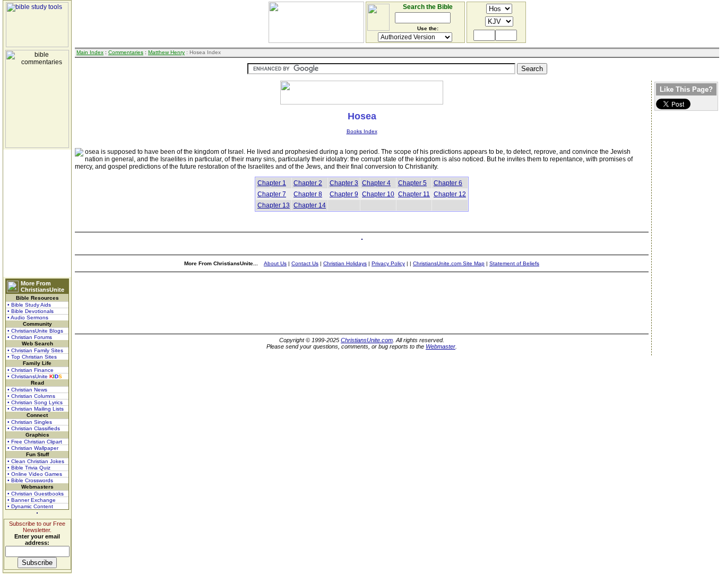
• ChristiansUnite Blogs (35, 331)
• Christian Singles (29, 422)
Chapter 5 (412, 183)
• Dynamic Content (30, 506)
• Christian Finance (30, 370)
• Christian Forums (29, 337)
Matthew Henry (166, 52)
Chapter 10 (378, 194)
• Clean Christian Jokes (35, 461)
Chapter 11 (414, 194)
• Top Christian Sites (32, 357)
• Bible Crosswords (30, 480)
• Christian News (27, 390)
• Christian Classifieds (33, 428)
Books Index (362, 131)
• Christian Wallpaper (32, 448)
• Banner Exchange (31, 500)
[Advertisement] (37, 213)
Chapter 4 (376, 183)
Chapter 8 (308, 194)
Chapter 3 (344, 183)
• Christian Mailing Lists (35, 409)
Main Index (89, 52)
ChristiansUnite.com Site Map (449, 263)
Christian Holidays (345, 263)
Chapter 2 (308, 183)
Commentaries (125, 52)
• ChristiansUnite (34, 376)
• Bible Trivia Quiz (28, 468)
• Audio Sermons (27, 317)
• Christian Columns (31, 396)
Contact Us (304, 263)
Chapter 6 (448, 183)
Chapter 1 (271, 183)
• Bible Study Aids (29, 305)
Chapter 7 (271, 194)
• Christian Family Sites (35, 350)
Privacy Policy (388, 263)
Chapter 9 (344, 194)
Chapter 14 (310, 205)
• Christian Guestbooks (35, 494)
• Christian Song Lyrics (35, 402)
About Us (275, 263)
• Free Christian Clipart (34, 442)
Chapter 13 (273, 205)
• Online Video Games (34, 474)
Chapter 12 (450, 194)
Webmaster (440, 346)
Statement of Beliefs (514, 263)
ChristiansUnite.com (367, 340)
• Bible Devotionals (30, 311)
